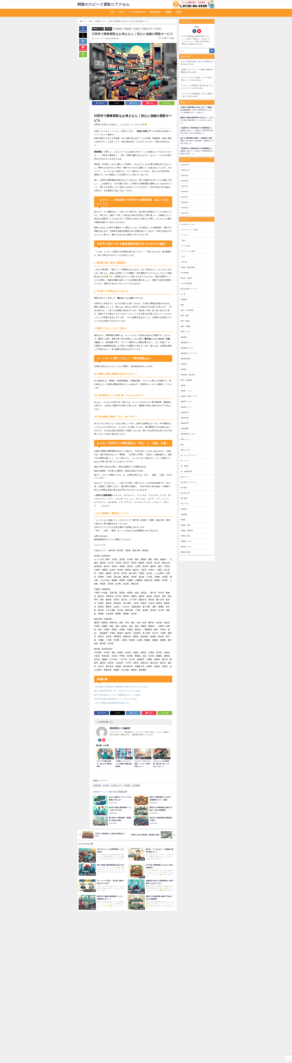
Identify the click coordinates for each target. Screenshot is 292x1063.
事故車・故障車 (186, 278)
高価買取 (119, 29)
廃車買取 (108, 28)
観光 (182, 444)
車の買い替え (185, 493)
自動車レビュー (186, 407)
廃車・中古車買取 (187, 310)
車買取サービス (98, 28)
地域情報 (184, 299)
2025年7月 (184, 186)
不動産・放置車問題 (188, 267)
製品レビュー (185, 439)
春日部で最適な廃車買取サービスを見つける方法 (115, 699)
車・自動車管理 (186, 471)
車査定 (137, 29)
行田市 (158, 29)
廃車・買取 (185, 315)
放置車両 (184, 364)
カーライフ (185, 235)
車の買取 (184, 498)
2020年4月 (184, 213)
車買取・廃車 (185, 525)
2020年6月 (184, 202)
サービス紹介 (185, 246)
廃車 (182, 305)
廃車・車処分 (185, 321)
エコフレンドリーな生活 (189, 229)
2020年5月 (184, 207)
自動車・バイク (186, 391)
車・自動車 (185, 466)
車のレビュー (185, 477)
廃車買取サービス (187, 348)
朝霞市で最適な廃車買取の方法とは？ (193, 117)
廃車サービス (185, 332)
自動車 (183, 385)
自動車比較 (185, 418)
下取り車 (184, 262)
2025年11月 (185, 165)
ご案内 (183, 240)
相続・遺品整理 (186, 380)
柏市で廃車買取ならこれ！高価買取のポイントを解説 (117, 695)
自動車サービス (186, 401)
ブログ (183, 256)
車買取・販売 (185, 536)
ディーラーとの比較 (188, 251)
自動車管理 (185, 423)
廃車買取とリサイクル (189, 353)
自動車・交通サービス (189, 396)
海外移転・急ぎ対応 (188, 375)
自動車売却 (185, 412)
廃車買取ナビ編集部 (168, 38)
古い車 (183, 294)
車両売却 (184, 509)
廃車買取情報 (185, 358)
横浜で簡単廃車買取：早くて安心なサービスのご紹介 (117, 691)
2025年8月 (184, 181)
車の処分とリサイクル (189, 482)
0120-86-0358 (100, 545)
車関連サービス (186, 546)
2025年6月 (184, 191)
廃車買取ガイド (186, 342)
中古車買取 (185, 273)
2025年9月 (184, 175)
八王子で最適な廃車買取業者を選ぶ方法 (111, 703)
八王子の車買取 (186, 283)
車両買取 (184, 514)
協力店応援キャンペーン (189, 289)
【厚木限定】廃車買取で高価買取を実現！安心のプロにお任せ (121, 687)
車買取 (183, 520)
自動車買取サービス (188, 434)
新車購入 (184, 369)
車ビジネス (185, 503)
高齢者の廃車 (185, 552)
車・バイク (185, 460)
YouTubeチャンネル (188, 224)
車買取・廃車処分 (187, 530)
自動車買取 (185, 428)
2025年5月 (184, 197)
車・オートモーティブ (189, 455)
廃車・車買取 (185, 326)
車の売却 (184, 487)
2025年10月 (185, 170)
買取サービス (147, 29)
